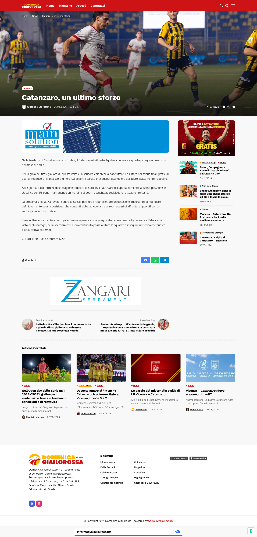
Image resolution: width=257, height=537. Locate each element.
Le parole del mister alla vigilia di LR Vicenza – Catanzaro (155, 364)
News (35, 15)
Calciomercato (108, 444)
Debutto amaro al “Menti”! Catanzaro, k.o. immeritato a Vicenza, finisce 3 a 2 (98, 365)
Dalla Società (107, 438)
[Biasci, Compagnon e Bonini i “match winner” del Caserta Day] (188, 167)
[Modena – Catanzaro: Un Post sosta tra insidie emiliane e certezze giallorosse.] (188, 214)
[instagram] (39, 475)
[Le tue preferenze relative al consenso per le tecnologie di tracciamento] (251, 531)
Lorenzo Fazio (88, 385)
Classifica (139, 444)
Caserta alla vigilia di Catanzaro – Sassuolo (213, 239)
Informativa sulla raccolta (94, 503)
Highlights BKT (142, 449)
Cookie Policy (199, 430)
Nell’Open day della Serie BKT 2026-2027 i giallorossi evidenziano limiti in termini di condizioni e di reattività (44, 367)
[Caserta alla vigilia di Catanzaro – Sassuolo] (188, 238)
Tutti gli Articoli (109, 449)
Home (25, 15)
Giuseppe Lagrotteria (39, 106)
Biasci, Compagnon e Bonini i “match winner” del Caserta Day (214, 170)
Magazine (139, 438)
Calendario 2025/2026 (146, 454)
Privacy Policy (180, 430)
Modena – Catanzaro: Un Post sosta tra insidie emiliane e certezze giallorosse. (215, 217)
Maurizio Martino (35, 388)
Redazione (141, 381)
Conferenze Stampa (111, 454)
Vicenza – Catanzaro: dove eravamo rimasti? (205, 364)
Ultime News (107, 433)
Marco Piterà (196, 381)
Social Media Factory (160, 492)
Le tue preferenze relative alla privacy (144, 503)
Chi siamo (139, 433)
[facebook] (32, 475)
